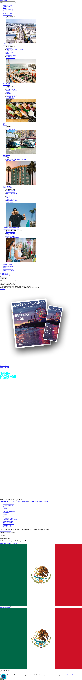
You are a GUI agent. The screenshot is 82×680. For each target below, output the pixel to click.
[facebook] (4, 387)
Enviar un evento (7, 5)
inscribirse (2, 289)
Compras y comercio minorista (11, 227)
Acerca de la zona (7, 13)
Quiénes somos (7, 516)
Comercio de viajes (8, 9)
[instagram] (4, 486)
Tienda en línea (7, 525)
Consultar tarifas (10, 160)
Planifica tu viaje (7, 186)
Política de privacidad (5, 531)
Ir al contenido (3, 0)
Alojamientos (6, 155)
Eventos (5, 123)
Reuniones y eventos (8, 11)
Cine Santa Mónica (8, 6)
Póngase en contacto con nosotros (19, 501)
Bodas (4, 8)
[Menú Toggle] (0, 276)
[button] (41, 639)
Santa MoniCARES (8, 518)
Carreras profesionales (8, 524)
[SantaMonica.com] (8, 383)
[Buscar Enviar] (15, 2)
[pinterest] (4, 494)
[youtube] (4, 488)
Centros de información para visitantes (38, 501)
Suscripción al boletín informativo (8, 543)
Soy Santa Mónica (7, 522)
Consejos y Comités (8, 521)
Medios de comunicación (9, 511)
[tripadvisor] (4, 497)
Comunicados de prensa (9, 509)
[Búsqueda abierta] (9, 275)
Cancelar (4, 278)
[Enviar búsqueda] (15, 280)
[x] (42, 483)
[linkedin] (4, 491)
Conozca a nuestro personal (10, 519)
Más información (69, 675)
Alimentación (6, 83)
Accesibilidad (6, 512)
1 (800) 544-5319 (4, 501)
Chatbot (5, 514)
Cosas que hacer (7, 43)
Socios (5, 508)
